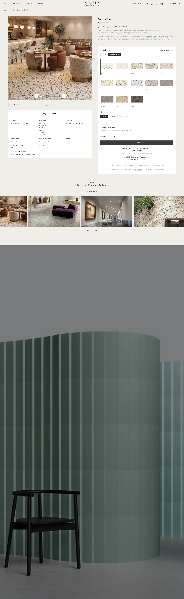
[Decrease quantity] (110, 137)
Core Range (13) (114, 54)
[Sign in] (147, 4)
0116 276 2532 (138, 3)
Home (5, 10)
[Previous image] (36, 96)
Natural (112, 116)
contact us (151, 169)
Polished (104, 116)
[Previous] (88, 230)
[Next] (96, 230)
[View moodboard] (157, 4)
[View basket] (161, 4)
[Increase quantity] (119, 137)
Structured (122, 116)
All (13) (104, 54)
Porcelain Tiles (14, 10)
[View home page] (92, 4)
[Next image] (64, 96)
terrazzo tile (126, 30)
